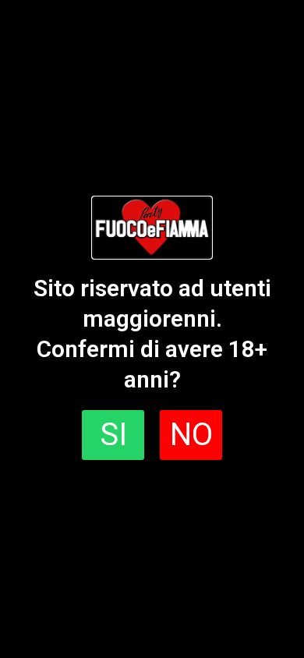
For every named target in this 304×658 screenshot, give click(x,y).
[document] (152, 329)
